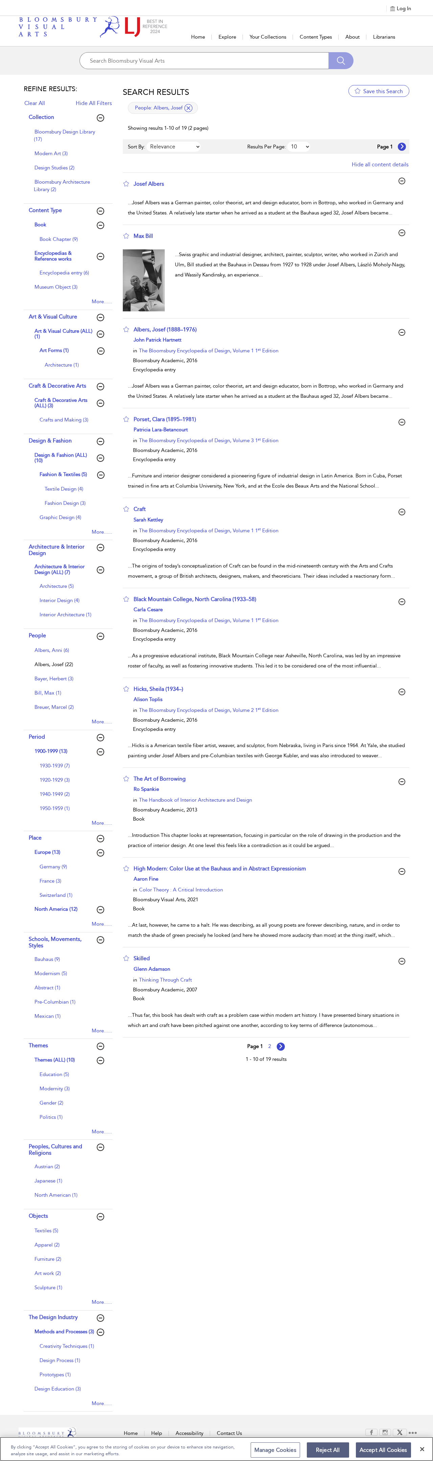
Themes (38, 1045)
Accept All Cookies (383, 1450)
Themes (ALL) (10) (55, 1060)
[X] (400, 1432)
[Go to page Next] (281, 1047)
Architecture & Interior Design (57, 549)
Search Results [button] (156, 92)
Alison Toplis (148, 699)
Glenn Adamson (152, 969)
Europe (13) (47, 852)
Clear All (34, 103)
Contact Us (229, 1433)
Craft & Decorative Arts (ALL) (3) (61, 403)
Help (156, 1433)
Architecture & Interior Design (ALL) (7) (60, 569)
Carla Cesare (148, 609)
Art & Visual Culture (53, 316)
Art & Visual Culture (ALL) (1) (63, 334)
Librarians (384, 37)
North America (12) (56, 909)
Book (40, 225)
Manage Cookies (275, 1450)
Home (198, 37)
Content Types (316, 37)
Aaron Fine (146, 879)
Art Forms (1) (54, 350)
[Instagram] (385, 1432)
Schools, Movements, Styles (55, 942)
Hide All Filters (94, 103)
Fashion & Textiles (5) (63, 474)
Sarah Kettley (148, 520)
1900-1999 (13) (51, 751)
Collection (41, 117)
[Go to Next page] (402, 147)
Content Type (45, 210)
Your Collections (268, 37)
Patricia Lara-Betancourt (161, 430)
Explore (227, 37)
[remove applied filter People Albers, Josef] (188, 108)
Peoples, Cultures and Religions (55, 1149)
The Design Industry (53, 1317)
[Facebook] (371, 1432)
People (37, 635)
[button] (126, 183)
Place (35, 838)
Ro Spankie (146, 789)
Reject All (328, 1450)
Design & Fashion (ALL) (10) (61, 458)
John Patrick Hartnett (157, 340)
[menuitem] (67, 139)
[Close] (422, 1449)
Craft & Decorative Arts (57, 386)
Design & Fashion (50, 440)
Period (37, 737)
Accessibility (189, 1433)
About (352, 37)
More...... (102, 302)
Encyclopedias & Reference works (53, 256)
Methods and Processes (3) (64, 1332)
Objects (38, 1216)
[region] (216, 1449)
